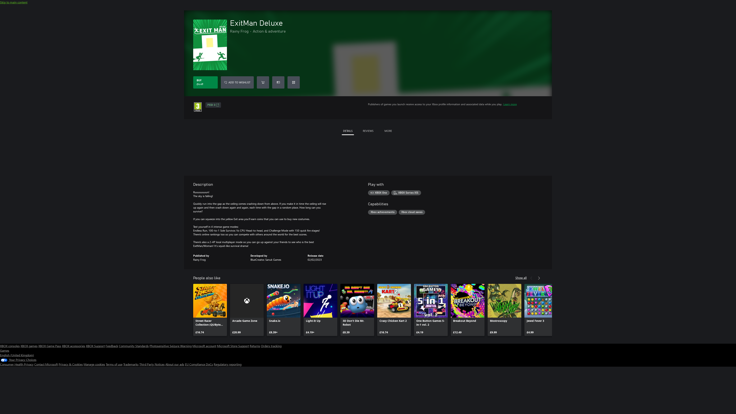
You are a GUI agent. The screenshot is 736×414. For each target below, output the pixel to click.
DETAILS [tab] (347, 131)
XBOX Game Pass (49, 346)
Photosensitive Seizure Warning (171, 346)
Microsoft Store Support (233, 346)
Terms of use (114, 364)
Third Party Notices (152, 364)
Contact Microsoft (46, 364)
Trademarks (131, 364)
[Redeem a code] (294, 82)
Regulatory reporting (228, 364)
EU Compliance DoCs (199, 364)
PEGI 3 (211, 105)
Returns (255, 346)
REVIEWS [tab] (368, 131)
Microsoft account (204, 346)
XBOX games (29, 346)
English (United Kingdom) (17, 355)
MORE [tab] (388, 131)
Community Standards (134, 346)
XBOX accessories (73, 346)
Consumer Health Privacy (17, 364)
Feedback (112, 346)
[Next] (539, 278)
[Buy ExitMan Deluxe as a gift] (278, 82)
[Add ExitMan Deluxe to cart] (263, 82)
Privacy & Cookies (71, 364)
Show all (521, 278)
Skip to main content (13, 2)
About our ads (174, 364)
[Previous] (531, 278)
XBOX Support (95, 346)
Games (4, 350)
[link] (210, 310)
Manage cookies (94, 364)
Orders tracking (271, 346)
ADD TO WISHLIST (239, 82)
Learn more (510, 104)
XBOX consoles (10, 346)
